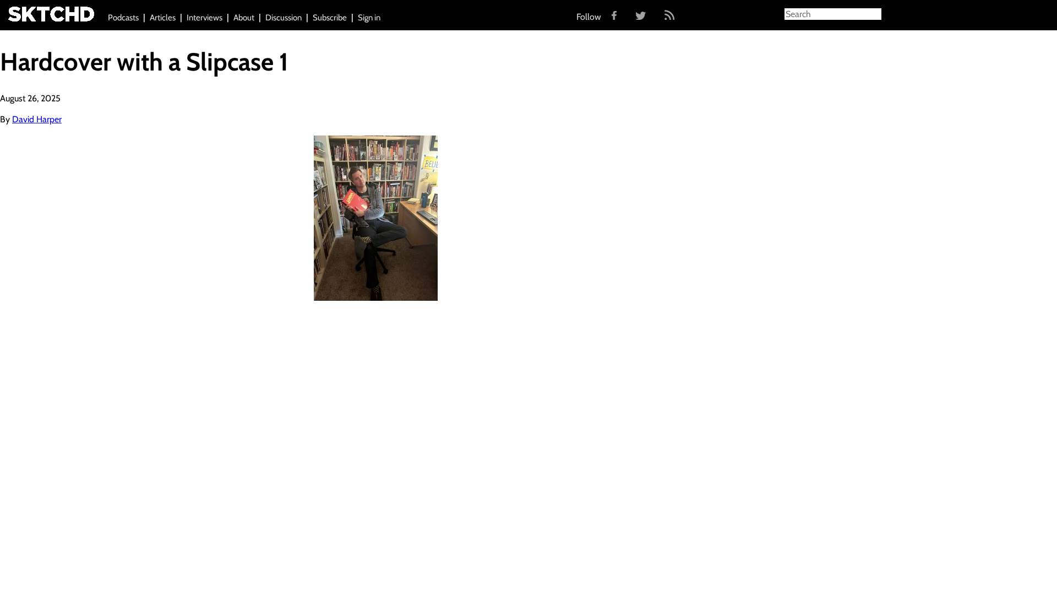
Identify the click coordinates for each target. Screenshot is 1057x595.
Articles (163, 18)
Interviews (204, 18)
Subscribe (330, 18)
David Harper (37, 119)
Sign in (369, 18)
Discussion (283, 18)
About (243, 18)
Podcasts (123, 18)
